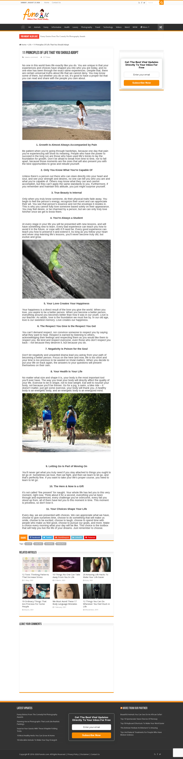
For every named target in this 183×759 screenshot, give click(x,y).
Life (29, 45)
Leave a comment (31, 57)
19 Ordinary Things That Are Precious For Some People (34, 604)
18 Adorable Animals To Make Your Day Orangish (37, 740)
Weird (127, 27)
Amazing (38, 544)
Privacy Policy (73, 754)
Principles (61, 544)
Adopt (28, 544)
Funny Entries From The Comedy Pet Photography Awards (62, 36)
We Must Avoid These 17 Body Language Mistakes (65, 602)
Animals (37, 27)
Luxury (75, 27)
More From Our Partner (135, 708)
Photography (86, 27)
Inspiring (49, 544)
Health (66, 27)
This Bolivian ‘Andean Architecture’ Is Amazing (139, 728)
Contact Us (56, 3)
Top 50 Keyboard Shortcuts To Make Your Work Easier (142, 723)
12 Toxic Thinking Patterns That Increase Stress (35, 575)
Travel (97, 27)
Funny (46, 27)
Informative (56, 27)
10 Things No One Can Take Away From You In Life (66, 575)
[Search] (161, 2)
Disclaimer (84, 754)
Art (29, 27)
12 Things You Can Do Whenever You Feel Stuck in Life (96, 604)
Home (46, 3)
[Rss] (139, 2)
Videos (119, 27)
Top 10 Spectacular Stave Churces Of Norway (138, 719)
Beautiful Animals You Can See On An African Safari (141, 714)
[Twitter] (144, 2)
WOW (135, 27)
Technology (108, 27)
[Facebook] (142, 2)
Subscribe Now (141, 82)
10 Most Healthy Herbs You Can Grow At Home (36, 735)
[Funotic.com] (36, 13)
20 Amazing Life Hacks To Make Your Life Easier (95, 575)
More (145, 27)
